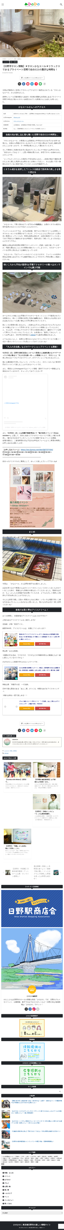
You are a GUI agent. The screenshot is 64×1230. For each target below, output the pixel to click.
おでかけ (7, 1179)
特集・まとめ (9, 1173)
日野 (41, 1158)
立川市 (10, 1162)
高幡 (36, 1162)
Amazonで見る (26, 643)
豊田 (32, 1162)
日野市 (52, 1158)
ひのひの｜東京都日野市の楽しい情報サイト (32, 1225)
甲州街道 (37, 1160)
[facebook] (23, 84)
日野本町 (6, 753)
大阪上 (4, 1158)
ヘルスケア (7, 750)
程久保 (4, 1162)
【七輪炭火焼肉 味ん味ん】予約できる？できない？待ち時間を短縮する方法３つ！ (36, 1131)
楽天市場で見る (42, 643)
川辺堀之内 (15, 1158)
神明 (58, 1160)
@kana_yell (17, 117)
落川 (21, 1162)
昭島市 (26, 1160)
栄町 (31, 1160)
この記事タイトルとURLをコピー (33, 78)
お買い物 (7, 1186)
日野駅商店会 (12, 1160)
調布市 (27, 1162)
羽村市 (16, 1162)
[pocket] (28, 84)
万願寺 (17, 1156)
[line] (40, 84)
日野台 (46, 1158)
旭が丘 (20, 1160)
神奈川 (53, 1160)
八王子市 (33, 1156)
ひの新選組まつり (7, 1156)
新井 (32, 1158)
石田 (48, 1160)
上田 (26, 1156)
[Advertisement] (17, 809)
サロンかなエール (19, 121)
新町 (36, 1158)
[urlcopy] (44, 84)
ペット (6, 1197)
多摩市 (50, 1156)
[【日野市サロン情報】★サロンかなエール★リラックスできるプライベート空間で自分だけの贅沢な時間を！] (32, 84)
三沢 (22, 1156)
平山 (21, 1158)
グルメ (6, 1183)
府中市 (27, 1158)
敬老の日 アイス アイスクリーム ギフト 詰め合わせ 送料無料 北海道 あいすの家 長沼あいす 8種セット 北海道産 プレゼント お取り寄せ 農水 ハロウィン (39, 636)
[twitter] (19, 84)
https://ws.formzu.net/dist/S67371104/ (37, 450)
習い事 (6, 1190)
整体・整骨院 (13, 750)
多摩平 (56, 1156)
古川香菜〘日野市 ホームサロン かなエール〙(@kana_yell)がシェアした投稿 (25, 427)
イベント (7, 1176)
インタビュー (9, 1200)
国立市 (44, 1156)
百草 (43, 1160)
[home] (37, 1009)
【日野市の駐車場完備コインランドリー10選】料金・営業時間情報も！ (32, 1141)
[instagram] (34, 1009)
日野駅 (4, 1160)
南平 (38, 1156)
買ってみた (8, 1203)
